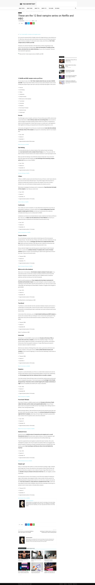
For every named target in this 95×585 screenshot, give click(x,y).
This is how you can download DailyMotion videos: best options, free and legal (25, 532)
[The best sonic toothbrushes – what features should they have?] (37, 566)
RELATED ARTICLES (22, 548)
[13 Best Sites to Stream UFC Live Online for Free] (24, 555)
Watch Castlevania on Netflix (24, 232)
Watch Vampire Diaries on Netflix (25, 266)
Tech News (57, 8)
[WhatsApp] (34, 23)
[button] (75, 8)
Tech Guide (51, 8)
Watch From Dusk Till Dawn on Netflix (26, 428)
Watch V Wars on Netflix (23, 202)
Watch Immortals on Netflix (24, 366)
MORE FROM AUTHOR (31, 548)
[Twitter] (28, 23)
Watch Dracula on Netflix (23, 144)
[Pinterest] (31, 23)
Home (19, 11)
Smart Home (29, 8)
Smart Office (21, 8)
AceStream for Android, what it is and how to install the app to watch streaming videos (48, 532)
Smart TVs (37, 8)
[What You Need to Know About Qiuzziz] (37, 555)
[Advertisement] (57, 4)
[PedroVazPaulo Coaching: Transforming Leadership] (50, 555)
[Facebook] (26, 23)
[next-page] (20, 575)
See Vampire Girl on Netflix (24, 498)
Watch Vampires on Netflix (24, 396)
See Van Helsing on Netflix (23, 173)
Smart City (44, 8)
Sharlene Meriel (21, 20)
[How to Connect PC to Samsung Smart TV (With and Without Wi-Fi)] (24, 566)
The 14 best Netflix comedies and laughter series (29, 34)
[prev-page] (19, 575)
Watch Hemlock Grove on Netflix (25, 460)
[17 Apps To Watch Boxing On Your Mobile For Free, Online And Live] (50, 566)
